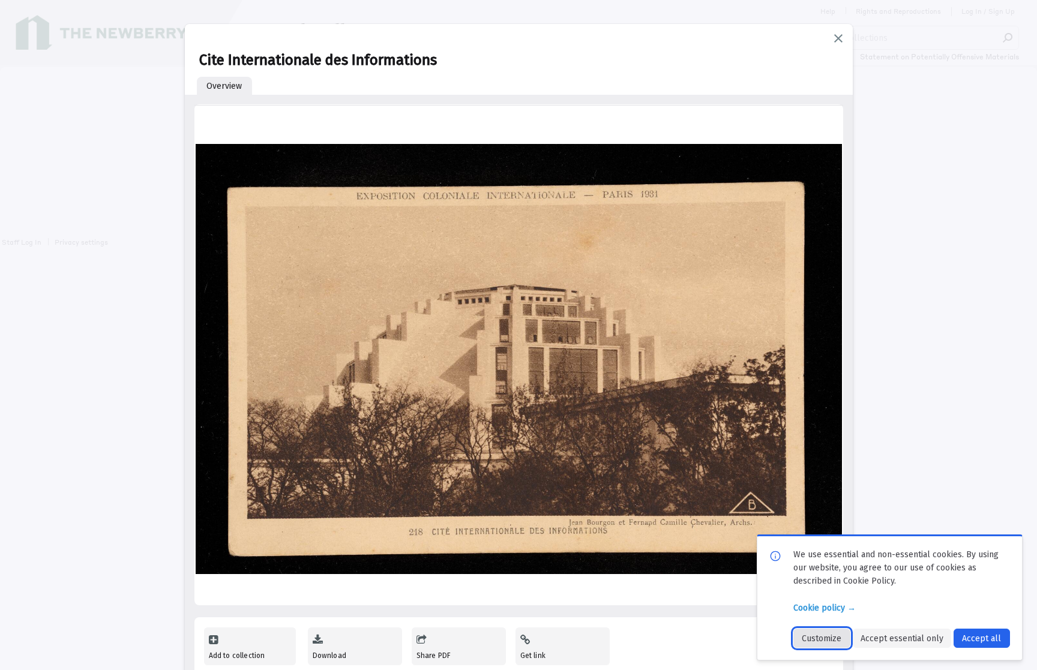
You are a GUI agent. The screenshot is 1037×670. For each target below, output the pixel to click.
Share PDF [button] (433, 655)
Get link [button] (533, 655)
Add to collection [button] (237, 655)
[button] (838, 38)
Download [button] (329, 655)
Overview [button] (224, 86)
